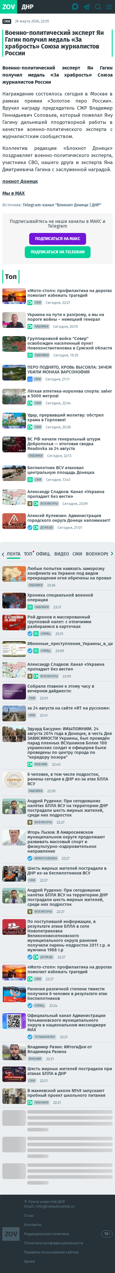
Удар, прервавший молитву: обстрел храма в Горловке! (65, 417)
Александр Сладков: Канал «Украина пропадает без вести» (65, 494)
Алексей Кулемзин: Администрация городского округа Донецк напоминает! (68, 518)
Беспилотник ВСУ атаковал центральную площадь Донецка (60, 470)
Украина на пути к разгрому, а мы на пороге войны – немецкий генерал (65, 317)
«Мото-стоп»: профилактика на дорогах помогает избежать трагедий (69, 293)
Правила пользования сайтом (51, 1252)
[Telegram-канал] (86, 6)
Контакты (33, 1224)
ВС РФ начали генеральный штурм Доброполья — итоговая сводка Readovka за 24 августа (63, 443)
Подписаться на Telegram (58, 252)
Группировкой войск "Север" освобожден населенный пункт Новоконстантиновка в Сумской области (69, 343)
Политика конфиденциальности (53, 1243)
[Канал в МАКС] (75, 6)
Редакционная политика (46, 1234)
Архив (29, 1261)
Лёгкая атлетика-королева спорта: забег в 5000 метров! (69, 393)
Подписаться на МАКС (57, 238)
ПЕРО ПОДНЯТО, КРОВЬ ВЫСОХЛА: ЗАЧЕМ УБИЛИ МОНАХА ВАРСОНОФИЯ (69, 370)
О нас (29, 1215)
